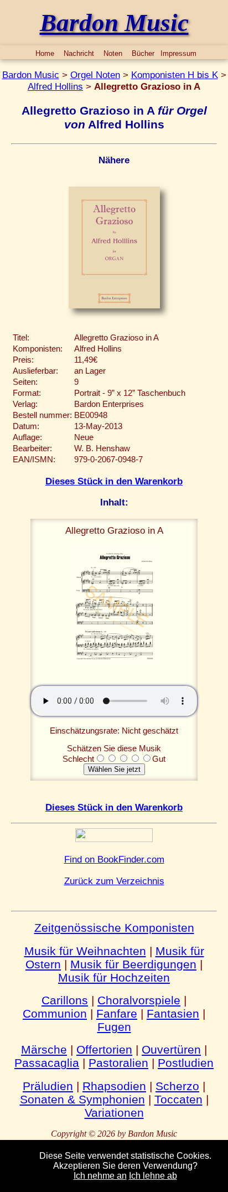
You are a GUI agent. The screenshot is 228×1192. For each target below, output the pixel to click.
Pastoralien (118, 1062)
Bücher (143, 53)
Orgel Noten (95, 74)
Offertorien (104, 1049)
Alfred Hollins (55, 86)
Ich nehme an (100, 1175)
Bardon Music (30, 74)
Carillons (65, 1000)
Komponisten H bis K (174, 74)
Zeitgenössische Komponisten (114, 927)
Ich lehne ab (153, 1175)
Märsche (44, 1049)
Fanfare (116, 1013)
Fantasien (173, 1013)
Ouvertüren (171, 1049)
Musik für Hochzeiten (114, 977)
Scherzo (177, 1086)
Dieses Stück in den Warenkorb (114, 481)
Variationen (114, 1112)
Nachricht (79, 53)
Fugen (114, 1026)
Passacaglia (46, 1062)
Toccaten (178, 1099)
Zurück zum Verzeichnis (114, 880)
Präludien (48, 1086)
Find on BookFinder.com (114, 859)
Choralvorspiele (138, 1000)
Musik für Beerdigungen (133, 964)
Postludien (186, 1062)
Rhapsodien (114, 1086)
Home (44, 53)
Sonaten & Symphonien (82, 1099)
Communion (55, 1013)
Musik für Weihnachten (85, 951)
